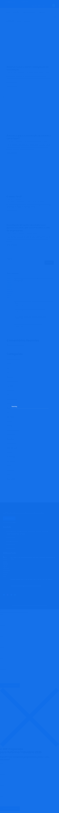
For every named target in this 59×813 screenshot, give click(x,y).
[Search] (46, 406)
